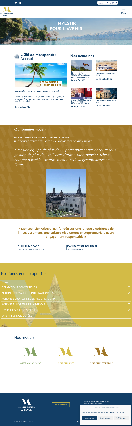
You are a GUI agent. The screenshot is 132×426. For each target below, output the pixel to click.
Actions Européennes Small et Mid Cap (28, 298)
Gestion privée (66, 363)
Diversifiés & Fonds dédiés (19, 310)
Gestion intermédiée (101, 363)
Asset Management (30, 363)
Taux (5, 281)
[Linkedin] (20, 3)
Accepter (89, 418)
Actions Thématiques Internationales (28, 293)
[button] (124, 10)
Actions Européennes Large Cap (23, 304)
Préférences (121, 418)
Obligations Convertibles (19, 287)
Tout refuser (105, 418)
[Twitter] (16, 3)
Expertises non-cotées (17, 315)
